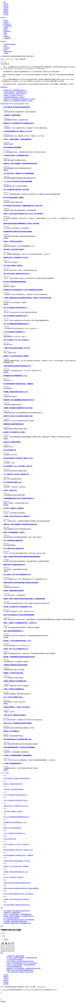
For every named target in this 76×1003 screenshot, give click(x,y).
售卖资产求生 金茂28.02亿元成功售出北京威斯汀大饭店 (18, 416)
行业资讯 (6, 7)
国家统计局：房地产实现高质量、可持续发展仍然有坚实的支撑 (20, 163)
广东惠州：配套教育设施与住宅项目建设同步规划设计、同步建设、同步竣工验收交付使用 (27, 297)
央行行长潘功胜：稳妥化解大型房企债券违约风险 (17, 107)
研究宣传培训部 (8, 51)
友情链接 (6, 982)
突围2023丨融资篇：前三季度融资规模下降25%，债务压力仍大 (20, 623)
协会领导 (6, 22)
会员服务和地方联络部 (9, 44)
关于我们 (6, 975)
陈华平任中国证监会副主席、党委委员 (14, 197)
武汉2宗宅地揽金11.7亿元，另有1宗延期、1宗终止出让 (18, 466)
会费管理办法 (7, 31)
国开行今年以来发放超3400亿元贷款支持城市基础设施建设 (19, 614)
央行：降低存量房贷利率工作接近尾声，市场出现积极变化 (19, 919)
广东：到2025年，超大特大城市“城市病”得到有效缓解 (18, 181)
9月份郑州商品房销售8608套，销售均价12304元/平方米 (18, 131)
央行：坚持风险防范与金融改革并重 (13, 540)
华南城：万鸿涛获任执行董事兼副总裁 (14, 689)
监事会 (5, 29)
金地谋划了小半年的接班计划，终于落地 (14, 432)
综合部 (5, 46)
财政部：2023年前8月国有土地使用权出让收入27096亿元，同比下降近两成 (23, 213)
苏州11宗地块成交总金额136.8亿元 (13, 482)
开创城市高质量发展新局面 (14, 966)
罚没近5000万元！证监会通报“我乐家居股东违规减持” (18, 723)
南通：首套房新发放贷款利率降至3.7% (14, 631)
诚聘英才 (6, 976)
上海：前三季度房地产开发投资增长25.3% (15, 332)
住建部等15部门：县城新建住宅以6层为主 (15, 90)
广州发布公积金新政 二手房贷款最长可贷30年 (16, 92)
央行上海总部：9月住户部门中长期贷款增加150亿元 (17, 574)
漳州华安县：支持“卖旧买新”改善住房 (14, 249)
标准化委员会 (7, 38)
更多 (7, 773)
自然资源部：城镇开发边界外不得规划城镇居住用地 (17, 923)
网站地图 (6, 984)
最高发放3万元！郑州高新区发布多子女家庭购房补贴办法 (19, 123)
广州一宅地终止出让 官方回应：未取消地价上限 (16, 474)
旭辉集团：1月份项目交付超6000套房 (13, 673)
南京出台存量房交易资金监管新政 (12, 147)
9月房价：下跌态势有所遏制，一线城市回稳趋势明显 (17, 139)
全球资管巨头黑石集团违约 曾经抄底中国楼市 (16, 665)
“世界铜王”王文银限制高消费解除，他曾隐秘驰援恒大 (18, 755)
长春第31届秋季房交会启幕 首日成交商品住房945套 (17, 366)
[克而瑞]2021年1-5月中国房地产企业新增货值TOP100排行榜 (19, 99)
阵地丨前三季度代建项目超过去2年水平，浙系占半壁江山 (19, 894)
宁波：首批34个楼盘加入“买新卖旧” (13, 265)
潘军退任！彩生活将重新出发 (11, 731)
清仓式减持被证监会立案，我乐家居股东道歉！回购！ (18, 739)
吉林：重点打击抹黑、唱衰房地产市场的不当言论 (17, 273)
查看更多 (6, 170)
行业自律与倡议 (8, 26)
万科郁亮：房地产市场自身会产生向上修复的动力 (17, 516)
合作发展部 (7, 48)
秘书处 (5, 34)
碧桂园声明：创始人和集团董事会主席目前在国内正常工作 (19, 400)
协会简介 (6, 20)
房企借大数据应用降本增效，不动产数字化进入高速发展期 (19, 747)
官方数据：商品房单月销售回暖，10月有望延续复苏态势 (18, 916)
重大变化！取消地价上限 (10, 490)
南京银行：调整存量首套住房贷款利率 (14, 590)
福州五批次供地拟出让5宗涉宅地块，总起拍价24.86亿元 (18, 458)
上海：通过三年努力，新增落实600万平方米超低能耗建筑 (19, 173)
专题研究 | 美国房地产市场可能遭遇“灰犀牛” (15, 681)
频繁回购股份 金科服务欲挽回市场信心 (14, 424)
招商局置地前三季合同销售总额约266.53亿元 (15, 375)
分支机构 (6, 53)
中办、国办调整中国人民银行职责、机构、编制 (16, 189)
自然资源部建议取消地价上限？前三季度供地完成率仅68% (19, 498)
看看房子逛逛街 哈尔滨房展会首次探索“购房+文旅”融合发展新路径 (21, 888)
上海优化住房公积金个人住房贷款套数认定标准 (16, 155)
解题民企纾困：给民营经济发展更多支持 (14, 564)
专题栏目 (6, 13)
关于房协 (6, 14)
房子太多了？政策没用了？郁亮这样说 (14, 508)
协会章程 (6, 27)
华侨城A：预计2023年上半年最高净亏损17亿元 (16, 649)
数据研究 (6, 9)
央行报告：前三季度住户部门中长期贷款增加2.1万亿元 (18, 606)
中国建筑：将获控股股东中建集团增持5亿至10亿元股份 (18, 408)
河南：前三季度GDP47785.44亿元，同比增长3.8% (17, 340)
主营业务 (6, 978)
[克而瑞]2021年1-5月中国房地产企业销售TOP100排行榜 (18, 100)
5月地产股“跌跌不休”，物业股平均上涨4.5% (15, 93)
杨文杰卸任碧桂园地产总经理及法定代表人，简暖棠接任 (18, 383)
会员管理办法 (7, 24)
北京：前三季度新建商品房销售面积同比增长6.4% (17, 323)
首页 (5, 2)
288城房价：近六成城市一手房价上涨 (13, 95)
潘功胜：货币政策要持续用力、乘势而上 (14, 532)
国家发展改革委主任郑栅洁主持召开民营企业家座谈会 (18, 231)
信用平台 (6, 5)
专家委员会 (7, 36)
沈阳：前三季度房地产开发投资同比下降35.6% (16, 315)
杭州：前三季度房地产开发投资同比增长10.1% (16, 307)
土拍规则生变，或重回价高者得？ (12, 115)
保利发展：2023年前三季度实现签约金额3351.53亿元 (17, 640)
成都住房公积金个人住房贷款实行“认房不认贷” (16, 257)
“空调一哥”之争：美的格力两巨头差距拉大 (15, 715)
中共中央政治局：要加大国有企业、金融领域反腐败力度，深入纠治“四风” (23, 205)
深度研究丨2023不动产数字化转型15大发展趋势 (16, 356)
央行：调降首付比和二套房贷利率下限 (14, 548)
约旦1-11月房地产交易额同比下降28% (14, 697)
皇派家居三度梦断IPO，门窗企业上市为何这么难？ (17, 707)
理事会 (5, 33)
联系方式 (6, 980)
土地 (2, 59)
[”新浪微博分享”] (1, 62)
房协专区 (6, 4)
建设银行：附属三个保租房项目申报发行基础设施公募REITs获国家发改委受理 (24, 598)
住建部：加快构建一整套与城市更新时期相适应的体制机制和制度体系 (22, 556)
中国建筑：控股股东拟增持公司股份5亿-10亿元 (16, 391)
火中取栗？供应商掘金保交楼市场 (12, 763)
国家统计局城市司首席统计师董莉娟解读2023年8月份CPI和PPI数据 (21, 223)
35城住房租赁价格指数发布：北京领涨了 (14, 97)
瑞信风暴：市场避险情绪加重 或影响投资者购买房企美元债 (19, 657)
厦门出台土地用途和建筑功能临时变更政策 (15, 281)
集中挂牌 (3, 87)
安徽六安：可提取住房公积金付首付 (13, 241)
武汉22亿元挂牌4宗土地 (10, 450)
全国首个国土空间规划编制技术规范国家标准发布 (20, 970)
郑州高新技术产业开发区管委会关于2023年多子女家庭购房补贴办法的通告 (23, 289)
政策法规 (6, 11)
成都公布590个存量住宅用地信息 (12, 442)
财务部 (5, 49)
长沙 (6, 87)
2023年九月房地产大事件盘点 (11, 918)
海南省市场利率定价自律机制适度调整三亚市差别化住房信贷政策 (21, 582)
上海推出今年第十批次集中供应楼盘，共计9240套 (17, 348)
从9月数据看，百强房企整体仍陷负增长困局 (15, 921)
